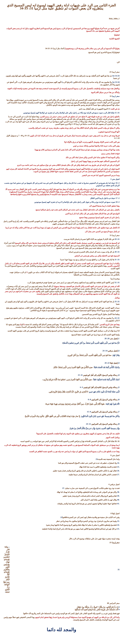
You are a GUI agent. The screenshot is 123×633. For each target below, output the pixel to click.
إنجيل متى (113, 338)
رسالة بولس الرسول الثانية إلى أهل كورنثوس (100, 387)
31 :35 (117, 441)
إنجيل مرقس (112, 351)
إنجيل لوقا (114, 363)
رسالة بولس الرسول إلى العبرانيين (104, 399)
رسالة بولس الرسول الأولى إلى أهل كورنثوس (100, 375)
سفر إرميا (116, 542)
